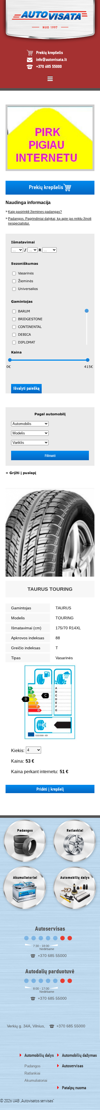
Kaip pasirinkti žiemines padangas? (35, 212)
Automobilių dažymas (79, 1055)
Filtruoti (50, 455)
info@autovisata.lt (51, 59)
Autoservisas (72, 1066)
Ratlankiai (32, 1073)
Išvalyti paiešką (26, 388)
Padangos (32, 1066)
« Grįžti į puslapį (21, 473)
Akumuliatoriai (35, 1080)
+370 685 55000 (49, 66)
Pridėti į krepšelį (50, 789)
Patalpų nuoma (74, 1088)
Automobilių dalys (39, 1055)
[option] (50, 137)
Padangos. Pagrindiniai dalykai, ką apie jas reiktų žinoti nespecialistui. (49, 221)
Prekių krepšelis (49, 52)
